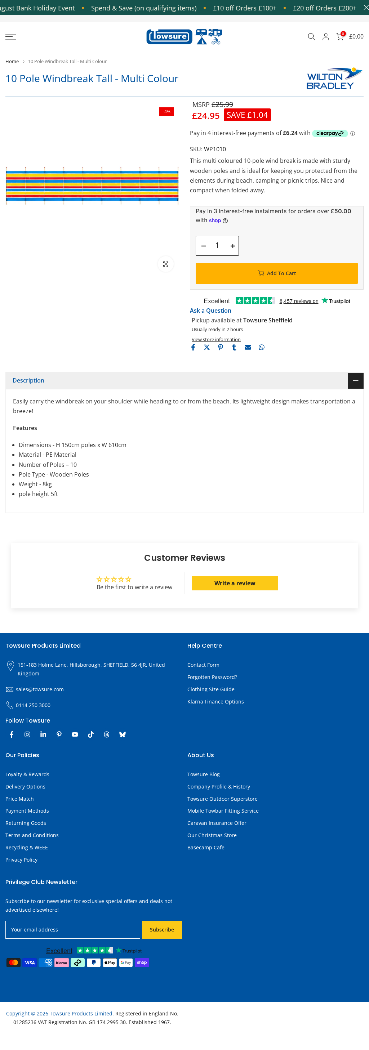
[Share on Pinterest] (220, 347)
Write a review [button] (234, 583)
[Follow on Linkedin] (43, 734)
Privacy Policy (21, 859)
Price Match (19, 798)
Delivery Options (25, 786)
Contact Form (203, 664)
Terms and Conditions (32, 835)
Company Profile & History (218, 786)
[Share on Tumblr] (234, 347)
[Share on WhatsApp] (261, 347)
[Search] (312, 37)
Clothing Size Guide (211, 689)
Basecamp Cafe (205, 847)
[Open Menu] (61, 37)
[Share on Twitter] (207, 347)
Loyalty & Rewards (27, 774)
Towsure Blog (203, 774)
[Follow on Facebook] (11, 734)
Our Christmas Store (212, 835)
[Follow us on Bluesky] (122, 734)
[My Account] (325, 36)
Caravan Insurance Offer (216, 822)
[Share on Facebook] (193, 347)
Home (12, 61)
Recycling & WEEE (26, 847)
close (364, 7)
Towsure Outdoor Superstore (222, 798)
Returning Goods (25, 822)
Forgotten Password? (212, 677)
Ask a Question (210, 310)
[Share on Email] (248, 347)
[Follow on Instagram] (27, 734)
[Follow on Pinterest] (59, 734)
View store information (216, 339)
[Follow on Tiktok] (91, 734)
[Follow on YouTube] (75, 734)
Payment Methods (27, 810)
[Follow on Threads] (107, 734)
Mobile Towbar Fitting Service (223, 810)
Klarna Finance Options (215, 701)
